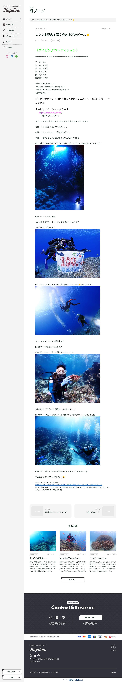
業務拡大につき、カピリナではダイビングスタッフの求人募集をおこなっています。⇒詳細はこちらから (68, 485)
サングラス (46, 40)
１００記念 (56, 40)
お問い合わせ (11, 671)
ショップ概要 (54, 672)
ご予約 (11, 677)
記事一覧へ (72, 580)
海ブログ (9, 41)
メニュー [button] (9, 19)
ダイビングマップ (11, 36)
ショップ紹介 (10, 24)
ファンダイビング (40, 29)
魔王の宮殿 (97, 98)
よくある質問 (10, 30)
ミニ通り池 (83, 98)
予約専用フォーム (90, 617)
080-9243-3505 (35, 661)
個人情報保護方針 (43, 672)
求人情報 (9, 47)
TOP (32, 20)
